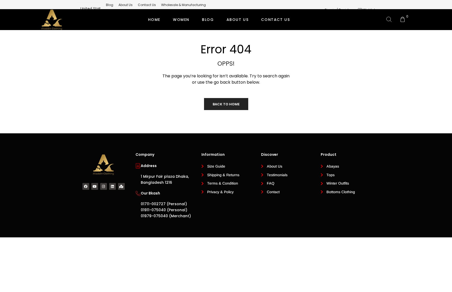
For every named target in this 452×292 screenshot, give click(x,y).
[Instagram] (103, 186)
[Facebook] (85, 186)
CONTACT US (275, 19)
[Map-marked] (121, 186)
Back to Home (226, 104)
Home (154, 19)
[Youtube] (94, 186)
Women (181, 19)
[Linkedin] (112, 186)
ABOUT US (238, 19)
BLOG (208, 19)
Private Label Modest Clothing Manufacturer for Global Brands (225, 40)
